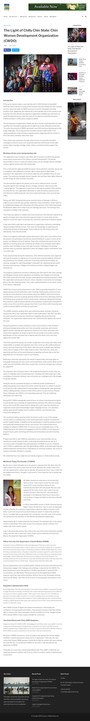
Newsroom (7, 25)
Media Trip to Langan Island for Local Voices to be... (82, 62)
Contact (63, 678)
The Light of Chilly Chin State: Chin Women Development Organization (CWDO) (44, 680)
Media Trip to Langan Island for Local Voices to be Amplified (44, 689)
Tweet (16, 50)
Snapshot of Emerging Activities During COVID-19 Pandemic (43, 697)
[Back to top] (84, 716)
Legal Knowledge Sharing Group (41, 704)
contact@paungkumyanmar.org (69, 691)
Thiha (5, 45)
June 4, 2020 (12, 45)
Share (8, 50)
